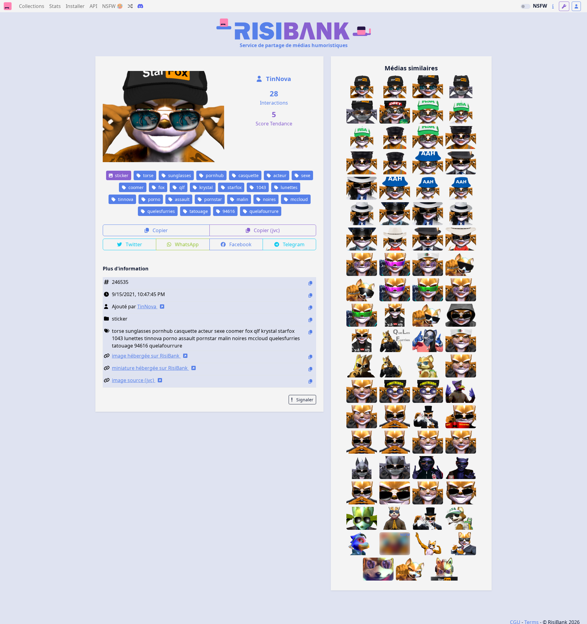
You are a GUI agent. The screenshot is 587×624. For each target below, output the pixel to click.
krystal (205, 187)
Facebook (240, 244)
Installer (75, 6)
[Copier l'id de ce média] (310, 283)
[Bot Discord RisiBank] (140, 6)
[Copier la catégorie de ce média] (310, 320)
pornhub (214, 175)
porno (153, 199)
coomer (135, 187)
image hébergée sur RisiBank (146, 355)
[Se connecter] (576, 6)
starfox (234, 187)
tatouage (198, 211)
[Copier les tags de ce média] (310, 332)
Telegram (293, 244)
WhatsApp (186, 244)
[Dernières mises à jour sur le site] (552, 6)
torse (147, 175)
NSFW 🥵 (112, 6)
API (93, 6)
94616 (228, 211)
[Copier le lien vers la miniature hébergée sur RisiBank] (310, 369)
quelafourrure (263, 211)
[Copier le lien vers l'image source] (310, 381)
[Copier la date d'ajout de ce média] (310, 295)
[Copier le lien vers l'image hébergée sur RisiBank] (310, 357)
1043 (260, 187)
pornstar (212, 199)
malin (241, 199)
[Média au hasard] (130, 6)
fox (160, 187)
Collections (31, 6)
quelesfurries (160, 211)
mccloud (298, 199)
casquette (248, 175)
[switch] (525, 6)
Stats (55, 6)
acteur (279, 175)
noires (269, 199)
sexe (305, 175)
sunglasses (179, 175)
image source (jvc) (133, 380)
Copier (159, 230)
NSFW (540, 5)
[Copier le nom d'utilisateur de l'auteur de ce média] (310, 307)
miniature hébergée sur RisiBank (150, 368)
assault (182, 199)
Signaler (304, 400)
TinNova (277, 79)
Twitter (133, 244)
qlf (181, 187)
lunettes (288, 187)
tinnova (125, 199)
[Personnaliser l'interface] (564, 6)
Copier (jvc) (266, 230)
